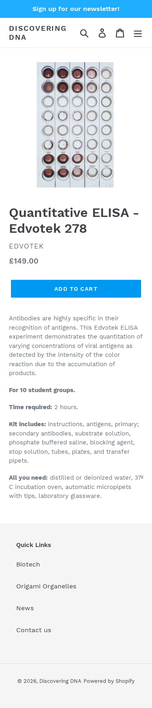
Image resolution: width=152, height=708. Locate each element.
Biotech (28, 564)
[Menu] (138, 33)
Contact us (33, 630)
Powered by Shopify (109, 681)
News (25, 608)
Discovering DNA (38, 32)
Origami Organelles (46, 586)
